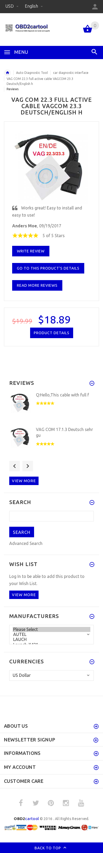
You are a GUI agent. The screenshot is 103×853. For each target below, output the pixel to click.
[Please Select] (51, 629)
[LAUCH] (51, 639)
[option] (51, 408)
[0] (87, 32)
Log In (15, 576)
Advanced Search (26, 543)
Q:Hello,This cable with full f (62, 394)
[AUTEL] (51, 634)
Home (7, 72)
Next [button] (27, 466)
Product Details (51, 333)
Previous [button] (14, 466)
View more (24, 480)
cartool (26, 818)
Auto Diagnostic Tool (32, 72)
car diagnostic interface (70, 72)
